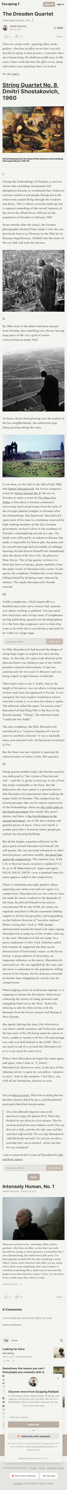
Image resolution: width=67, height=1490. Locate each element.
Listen (60, 27)
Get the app (49, 1475)
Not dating (8, 1353)
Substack (18, 1483)
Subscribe (49, 4)
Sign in (60, 4)
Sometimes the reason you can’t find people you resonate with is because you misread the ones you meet (25, 1372)
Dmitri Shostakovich (21, 489)
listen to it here (20, 1095)
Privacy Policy (33, 1449)
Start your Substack (25, 1475)
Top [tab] (6, 1340)
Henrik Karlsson (18, 26)
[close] (57, 1378)
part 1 (16, 74)
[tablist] (10, 1340)
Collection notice (55, 1468)
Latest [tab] (14, 1340)
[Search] (61, 1340)
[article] (33, 1355)
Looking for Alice (13, 1349)
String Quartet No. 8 (29, 85)
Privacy (33, 1468)
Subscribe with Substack (35, 1436)
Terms (42, 1468)
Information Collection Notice (39, 1446)
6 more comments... (12, 1324)
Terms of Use (49, 1443)
